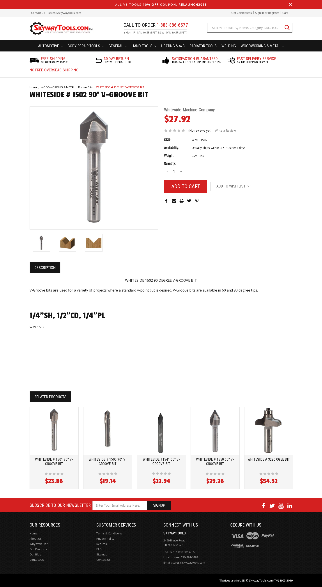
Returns (101, 544)
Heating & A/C (173, 46)
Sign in (259, 12)
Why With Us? (39, 544)
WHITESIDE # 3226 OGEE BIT (269, 459)
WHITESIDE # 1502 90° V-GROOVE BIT (120, 87)
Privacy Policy (105, 539)
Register (273, 12)
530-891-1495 (189, 557)
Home (33, 87)
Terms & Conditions (109, 533)
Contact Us (37, 560)
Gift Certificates (241, 12)
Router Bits (85, 87)
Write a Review (225, 130)
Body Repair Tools (84, 46)
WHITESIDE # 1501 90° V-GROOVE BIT (54, 461)
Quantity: (170, 163)
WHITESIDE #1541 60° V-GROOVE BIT (161, 461)
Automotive (49, 46)
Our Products (38, 549)
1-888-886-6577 (185, 552)
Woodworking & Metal (261, 46)
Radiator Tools (203, 46)
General (116, 46)
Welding (228, 46)
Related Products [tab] (50, 396)
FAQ (99, 549)
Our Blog (35, 554)
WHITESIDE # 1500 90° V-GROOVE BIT (108, 461)
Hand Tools (142, 46)
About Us (36, 539)
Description (45, 267)
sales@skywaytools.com (64, 12)
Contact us (38, 12)
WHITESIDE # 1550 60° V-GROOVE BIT (215, 461)
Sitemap (101, 554)
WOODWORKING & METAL (58, 87)
